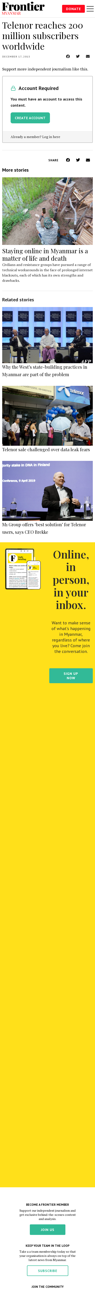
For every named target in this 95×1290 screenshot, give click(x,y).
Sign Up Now (71, 675)
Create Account (30, 118)
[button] (68, 56)
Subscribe (47, 1270)
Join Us (47, 1229)
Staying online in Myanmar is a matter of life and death (45, 254)
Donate (73, 9)
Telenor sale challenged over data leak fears (46, 449)
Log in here (51, 136)
